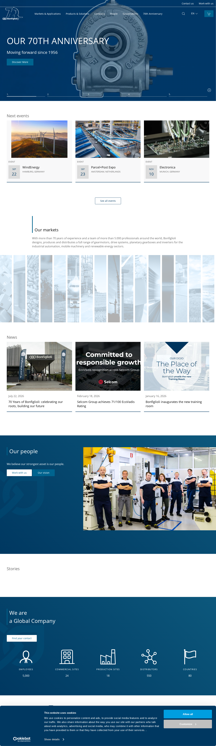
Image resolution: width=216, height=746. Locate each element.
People (114, 13)
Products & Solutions (77, 13)
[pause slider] (209, 90)
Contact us (188, 3)
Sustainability (130, 13)
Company (99, 13)
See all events (108, 200)
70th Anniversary (152, 13)
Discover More (20, 62)
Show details (52, 739)
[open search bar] (183, 13)
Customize (186, 723)
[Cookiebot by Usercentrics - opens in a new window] (22, 739)
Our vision (43, 472)
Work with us (206, 3)
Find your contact (22, 638)
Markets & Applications (48, 13)
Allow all (188, 714)
